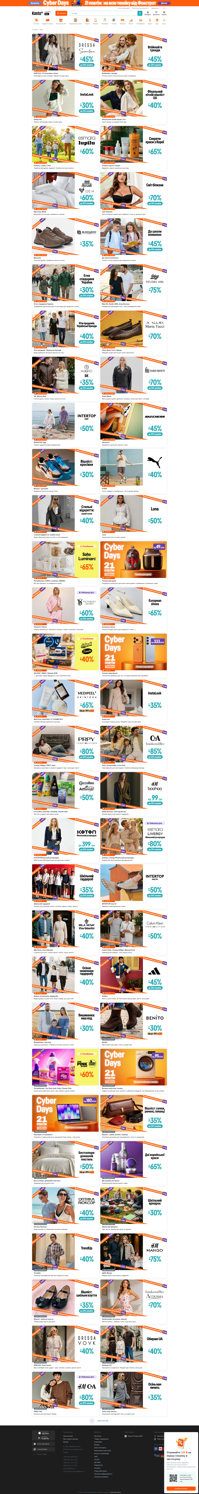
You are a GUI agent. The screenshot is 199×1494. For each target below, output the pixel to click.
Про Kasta (97, 1436)
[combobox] (104, 13)
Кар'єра (65, 1442)
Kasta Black (98, 1442)
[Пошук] (139, 13)
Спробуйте (47, 11)
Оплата (96, 1459)
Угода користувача (100, 1471)
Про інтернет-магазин (70, 1439)
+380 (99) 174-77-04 (70, 1465)
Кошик (164, 14)
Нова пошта (161, 1439)
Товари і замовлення (101, 1439)
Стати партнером (124, 8)
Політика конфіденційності (103, 1474)
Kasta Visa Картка (100, 1448)
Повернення (98, 1465)
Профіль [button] (148, 14)
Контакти (97, 1468)
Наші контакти (68, 1436)
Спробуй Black (42, 1449)
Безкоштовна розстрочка (102, 1450)
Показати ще (102, 1421)
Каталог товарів (42, 1454)
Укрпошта (160, 1436)
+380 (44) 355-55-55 (70, 1457)
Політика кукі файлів (101, 1477)
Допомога (155, 8)
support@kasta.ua (69, 1468)
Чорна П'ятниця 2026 (135, 1436)
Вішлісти (156, 14)
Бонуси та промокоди (101, 1453)
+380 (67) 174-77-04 (70, 1460)
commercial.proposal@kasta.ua (74, 1471)
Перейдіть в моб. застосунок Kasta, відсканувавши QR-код (186, 1478)
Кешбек (96, 1445)
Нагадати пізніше (181, 1488)
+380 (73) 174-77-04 (70, 1462)
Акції (95, 1456)
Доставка (97, 1462)
